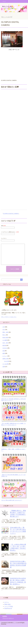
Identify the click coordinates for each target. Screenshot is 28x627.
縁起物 (4, 345)
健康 (4, 353)
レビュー (5, 356)
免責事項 (4, 616)
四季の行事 (5, 358)
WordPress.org (8, 608)
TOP (6, 17)
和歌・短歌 (5, 332)
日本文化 (5, 348)
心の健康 (5, 340)
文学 (4, 327)
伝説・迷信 (5, 342)
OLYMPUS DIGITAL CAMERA (11, 213)
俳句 (4, 329)
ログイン (6, 602)
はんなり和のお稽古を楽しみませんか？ (11, 500)
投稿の (7, 604)
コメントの (8, 606)
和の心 (4, 334)
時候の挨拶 (5, 337)
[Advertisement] (14, 65)
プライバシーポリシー (8, 618)
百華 (4, 366)
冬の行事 (6, 361)
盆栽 (4, 350)
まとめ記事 (5, 364)
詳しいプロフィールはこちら (8, 316)
